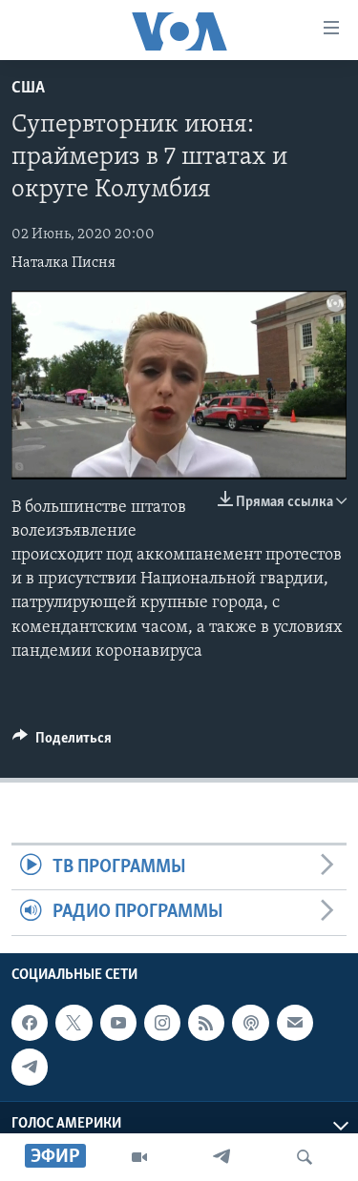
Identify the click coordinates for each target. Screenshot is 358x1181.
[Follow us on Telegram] (29, 1067)
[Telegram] (221, 1157)
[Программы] (139, 1157)
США (28, 88)
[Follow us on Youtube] (118, 1023)
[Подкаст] (250, 1023)
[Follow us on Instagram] (162, 1023)
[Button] (62, 742)
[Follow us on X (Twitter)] (73, 1023)
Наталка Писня (63, 263)
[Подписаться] (295, 1023)
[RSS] (206, 1023)
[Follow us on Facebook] (29, 1023)
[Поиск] (304, 1157)
